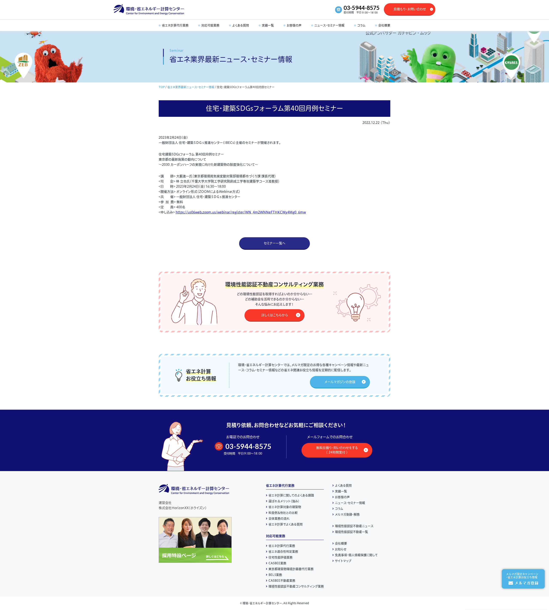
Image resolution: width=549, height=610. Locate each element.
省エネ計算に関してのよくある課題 (291, 495)
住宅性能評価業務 (280, 557)
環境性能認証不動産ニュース (354, 526)
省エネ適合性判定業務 (283, 552)
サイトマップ (343, 561)
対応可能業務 (275, 536)
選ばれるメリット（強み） (283, 501)
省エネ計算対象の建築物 (284, 507)
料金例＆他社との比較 (283, 513)
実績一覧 (341, 491)
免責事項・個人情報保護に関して (356, 555)
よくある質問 (343, 485)
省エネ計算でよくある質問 (285, 524)
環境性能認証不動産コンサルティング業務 (296, 586)
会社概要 (341, 543)
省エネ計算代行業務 (280, 486)
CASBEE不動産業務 (281, 581)
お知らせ (341, 549)
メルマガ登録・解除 (347, 514)
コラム (339, 509)
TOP (162, 87)
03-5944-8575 (362, 7)
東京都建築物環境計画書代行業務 (291, 569)
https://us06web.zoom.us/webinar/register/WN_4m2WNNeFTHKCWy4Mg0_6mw (241, 212)
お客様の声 (342, 497)
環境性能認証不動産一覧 (351, 532)
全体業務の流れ (279, 518)
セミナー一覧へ (274, 243)
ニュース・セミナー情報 (350, 503)
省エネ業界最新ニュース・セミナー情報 (190, 87)
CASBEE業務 (277, 563)
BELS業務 (275, 575)
